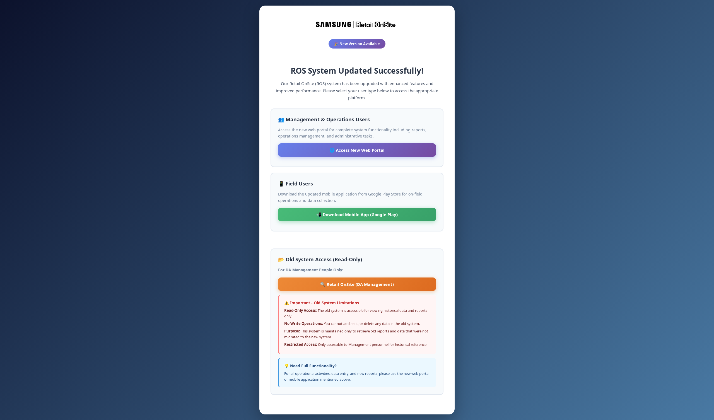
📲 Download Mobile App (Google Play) (357, 214)
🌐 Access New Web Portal (357, 150)
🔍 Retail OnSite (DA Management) (357, 284)
